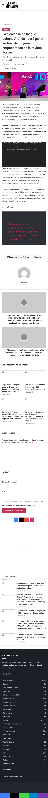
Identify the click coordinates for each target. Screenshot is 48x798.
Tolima (5, 760)
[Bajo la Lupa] (13, 5)
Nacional (6, 735)
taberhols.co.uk (9, 756)
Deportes (6, 691)
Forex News (7, 713)
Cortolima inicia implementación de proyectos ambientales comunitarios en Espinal (30, 637)
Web (3, 492)
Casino (5, 684)
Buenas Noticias (9, 680)
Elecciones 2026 (9, 702)
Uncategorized (8, 764)
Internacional (8, 727)
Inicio (6, 24)
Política (6, 746)
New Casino (7, 738)
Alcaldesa (12, 257)
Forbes (25, 257)
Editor (7, 64)
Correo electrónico (9, 482)
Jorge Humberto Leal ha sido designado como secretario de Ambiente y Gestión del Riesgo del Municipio (34, 416)
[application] (24, 154)
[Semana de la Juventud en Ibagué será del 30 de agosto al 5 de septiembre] (35, 377)
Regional (6, 749)
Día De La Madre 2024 (11, 695)
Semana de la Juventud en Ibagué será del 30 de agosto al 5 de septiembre (35, 387)
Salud (5, 753)
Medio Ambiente (9, 731)
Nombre (5, 472)
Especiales (7, 709)
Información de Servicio (12, 724)
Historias (6, 717)
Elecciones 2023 (9, 698)
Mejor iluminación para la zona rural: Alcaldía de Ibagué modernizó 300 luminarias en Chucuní (30, 585)
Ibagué (11, 24)
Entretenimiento (9, 706)
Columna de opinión (10, 688)
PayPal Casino (8, 742)
